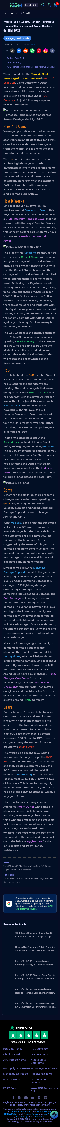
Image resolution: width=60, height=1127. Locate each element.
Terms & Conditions (21, 1111)
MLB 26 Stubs (11, 1079)
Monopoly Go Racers (15, 1073)
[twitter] (19, 1097)
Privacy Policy (44, 1111)
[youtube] (26, 1097)
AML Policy (21, 1116)
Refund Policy (31, 1114)
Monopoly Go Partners (16, 1068)
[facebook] (13, 1097)
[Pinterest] (39, 50)
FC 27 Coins (10, 1088)
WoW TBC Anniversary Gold (44, 1090)
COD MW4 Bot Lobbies (39, 1081)
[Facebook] (19, 50)
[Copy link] (52, 50)
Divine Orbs (26, 746)
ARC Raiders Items (14, 1059)
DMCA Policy (11, 1114)
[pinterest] (45, 1097)
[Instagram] (45, 50)
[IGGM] (16, 5)
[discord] (32, 1098)
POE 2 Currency (12, 1048)
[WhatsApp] (32, 50)
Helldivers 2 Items (41, 1073)
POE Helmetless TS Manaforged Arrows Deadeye (31, 67)
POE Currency (14, 62)
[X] (12, 50)
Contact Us (39, 1116)
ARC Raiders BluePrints (38, 1061)
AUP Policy (50, 1114)
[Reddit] (25, 50)
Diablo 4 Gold (11, 1054)
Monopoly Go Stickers (44, 1068)
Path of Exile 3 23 (15, 58)
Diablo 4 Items (40, 1054)
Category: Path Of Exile (18, 38)
